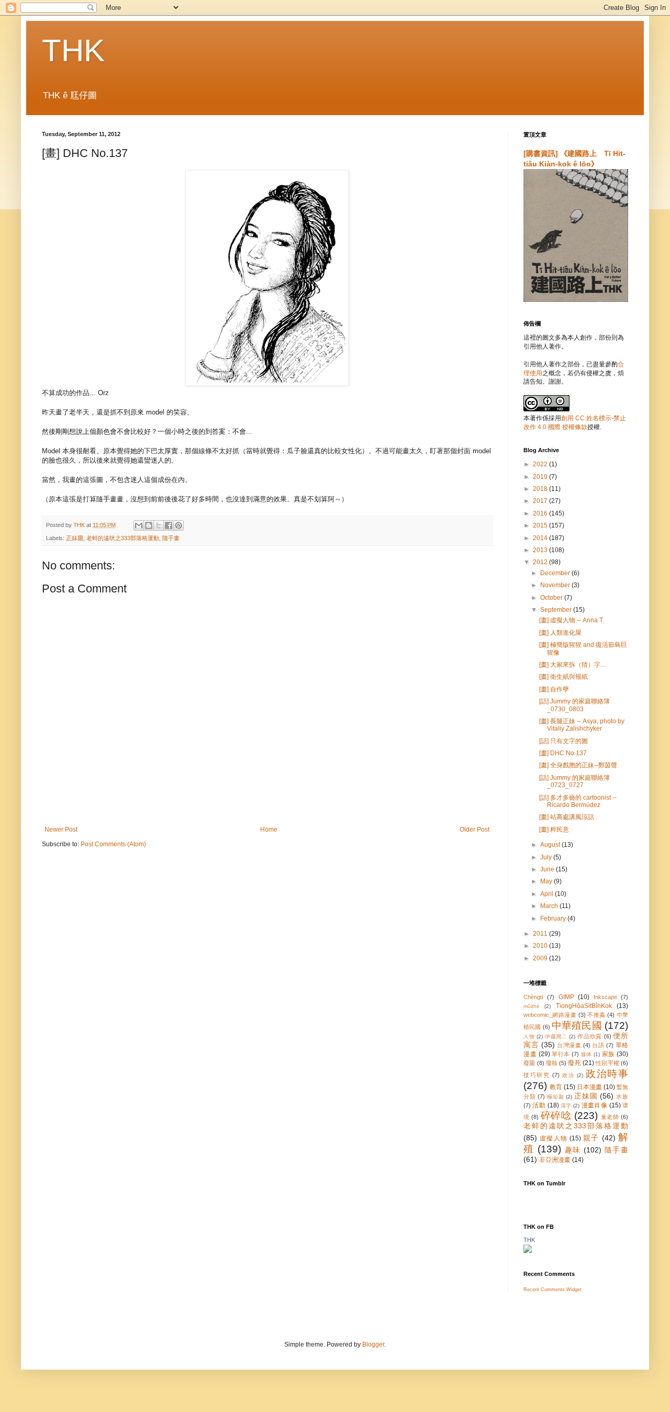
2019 (541, 476)
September (556, 609)
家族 (608, 1054)
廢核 (551, 1063)
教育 (556, 1087)
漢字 (566, 1105)
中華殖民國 (577, 1025)
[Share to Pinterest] (178, 525)
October (552, 597)
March (550, 906)
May (547, 881)
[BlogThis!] (148, 525)
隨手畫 (171, 538)
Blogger (373, 1344)
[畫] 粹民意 (554, 829)
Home (268, 829)
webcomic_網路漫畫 (549, 1015)
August (551, 844)
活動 (538, 1105)
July (546, 857)
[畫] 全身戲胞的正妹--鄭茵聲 (578, 765)
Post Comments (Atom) (113, 844)
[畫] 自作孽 (554, 689)
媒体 (586, 1054)
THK (73, 50)
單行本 (561, 1054)
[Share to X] (158, 525)
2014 (541, 538)
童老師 (610, 1117)
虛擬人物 (553, 1138)
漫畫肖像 (595, 1105)
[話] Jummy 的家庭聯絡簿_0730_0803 (574, 705)
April (547, 894)
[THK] (527, 1250)
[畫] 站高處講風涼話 (566, 817)
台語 (598, 1045)
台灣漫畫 (569, 1045)
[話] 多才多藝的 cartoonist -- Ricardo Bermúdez (578, 801)
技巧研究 (536, 1075)
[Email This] (138, 525)
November (556, 585)
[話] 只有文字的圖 (563, 741)
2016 (541, 513)
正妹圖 (74, 538)
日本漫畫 (589, 1087)
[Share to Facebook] (168, 525)
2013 (541, 550)
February (553, 918)
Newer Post (60, 829)
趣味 (573, 1150)
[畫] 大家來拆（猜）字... (572, 664)
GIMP (566, 997)
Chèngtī (533, 997)
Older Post (474, 829)
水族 (622, 1096)
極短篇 (555, 1097)
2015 (541, 525)
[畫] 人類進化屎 (560, 632)
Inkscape (605, 997)
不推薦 (596, 1015)
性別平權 (607, 1063)
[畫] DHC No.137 (563, 753)
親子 (591, 1138)
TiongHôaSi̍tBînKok (584, 1006)
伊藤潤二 (556, 1036)
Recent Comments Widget (552, 1289)
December (556, 573)
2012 (541, 562)
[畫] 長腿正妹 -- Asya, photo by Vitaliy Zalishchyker (581, 725)
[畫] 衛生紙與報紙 (563, 676)
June (548, 869)
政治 (568, 1075)
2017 (541, 501)
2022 (541, 464)
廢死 (574, 1063)
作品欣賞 (589, 1036)
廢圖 (529, 1063)
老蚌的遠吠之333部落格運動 (122, 538)
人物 (528, 1036)
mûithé (531, 1006)
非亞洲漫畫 (555, 1159)
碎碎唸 (556, 1115)
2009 (541, 958)
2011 (541, 933)
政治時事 (607, 1073)
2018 (541, 488)
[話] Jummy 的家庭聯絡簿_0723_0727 (574, 781)
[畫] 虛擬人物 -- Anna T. (571, 620)
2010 (541, 945)
